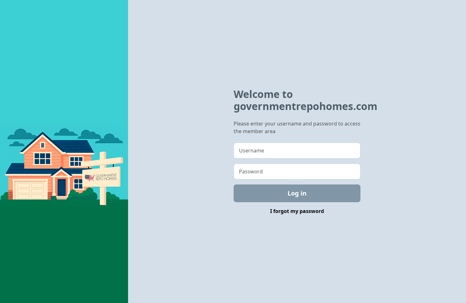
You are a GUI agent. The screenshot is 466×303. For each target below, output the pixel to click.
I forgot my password (297, 211)
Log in (297, 193)
